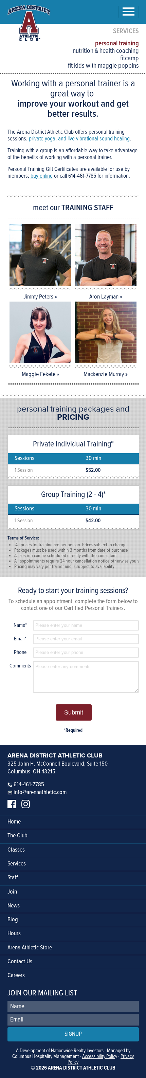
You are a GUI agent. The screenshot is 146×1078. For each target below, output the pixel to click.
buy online (42, 176)
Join (12, 892)
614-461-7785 (28, 785)
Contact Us (19, 962)
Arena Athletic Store (29, 948)
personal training (117, 43)
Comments (20, 665)
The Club (17, 836)
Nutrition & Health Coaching (106, 51)
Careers (16, 976)
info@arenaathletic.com (40, 792)
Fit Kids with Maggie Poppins (103, 66)
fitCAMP (129, 58)
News (13, 906)
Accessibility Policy (99, 1056)
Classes (16, 850)
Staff (12, 878)
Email (20, 638)
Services (16, 864)
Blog (12, 920)
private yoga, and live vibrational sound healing (79, 139)
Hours (14, 934)
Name (20, 625)
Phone (20, 652)
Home (14, 822)
